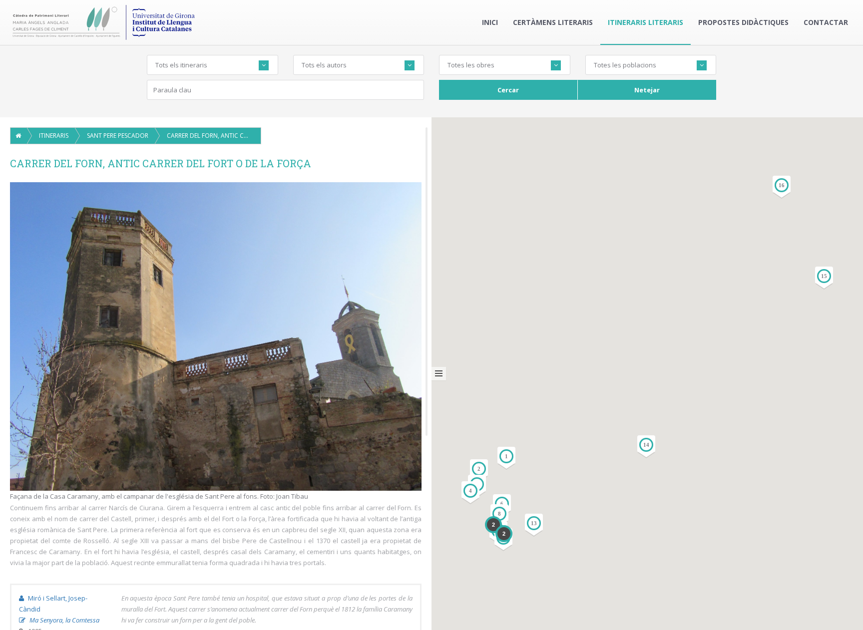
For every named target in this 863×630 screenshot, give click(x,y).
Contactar (826, 22)
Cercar (508, 89)
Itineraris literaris (645, 22)
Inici (490, 22)
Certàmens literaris (553, 22)
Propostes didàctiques (743, 22)
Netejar (647, 89)
